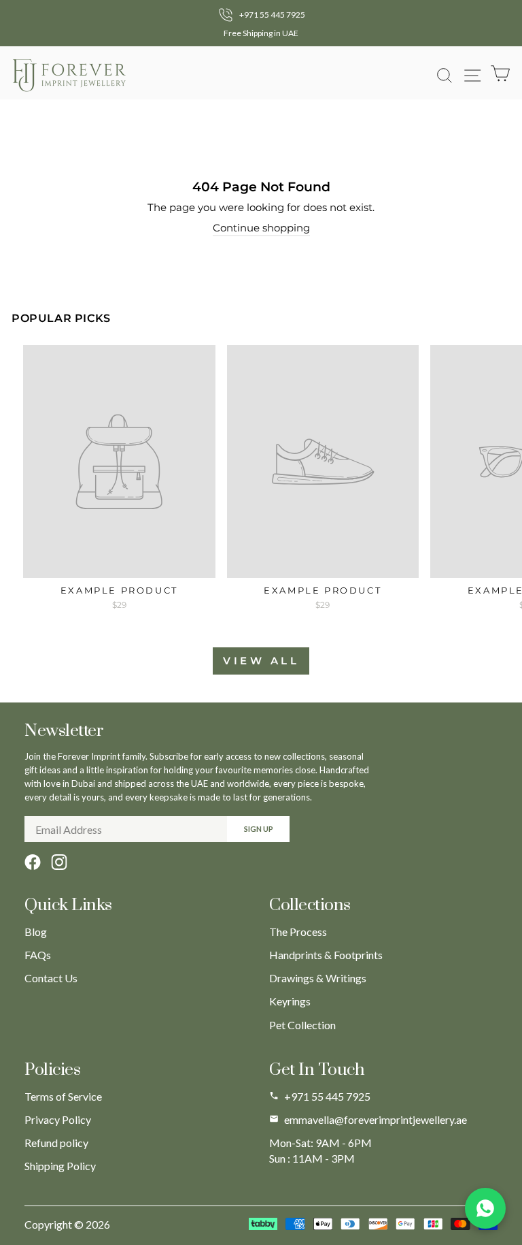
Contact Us (50, 977)
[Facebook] (32, 862)
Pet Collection (302, 1024)
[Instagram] (59, 862)
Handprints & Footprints (326, 954)
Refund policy (56, 1142)
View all (261, 660)
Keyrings (290, 1001)
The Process (298, 931)
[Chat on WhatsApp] (485, 1208)
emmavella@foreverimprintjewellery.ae (375, 1119)
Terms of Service (63, 1096)
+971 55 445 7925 (327, 1096)
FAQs (37, 954)
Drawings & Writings (317, 977)
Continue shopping (261, 228)
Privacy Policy (57, 1119)
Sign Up (258, 828)
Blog (35, 931)
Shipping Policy (60, 1165)
